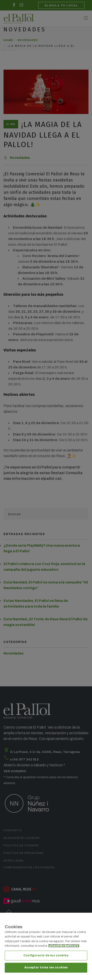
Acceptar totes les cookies (46, 967)
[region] (46, 944)
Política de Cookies (63, 945)
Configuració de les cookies (46, 955)
